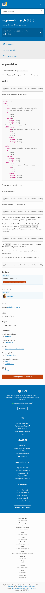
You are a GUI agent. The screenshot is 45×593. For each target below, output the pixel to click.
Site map (33, 589)
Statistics (22, 451)
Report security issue (22, 493)
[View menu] (35, 4)
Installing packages (22, 423)
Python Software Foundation (26, 587)
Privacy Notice (21, 498)
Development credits (21, 479)
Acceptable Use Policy (22, 501)
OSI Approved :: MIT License (14, 349)
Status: (22, 403)
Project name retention (22, 431)
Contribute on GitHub (21, 470)
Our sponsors (22, 456)
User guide (21, 429)
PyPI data (6, 275)
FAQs (22, 434)
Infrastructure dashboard (22, 448)
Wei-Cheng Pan (12, 307)
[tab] (22, 44)
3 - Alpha (8, 336)
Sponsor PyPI (22, 476)
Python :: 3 (8, 361)
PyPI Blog (22, 445)
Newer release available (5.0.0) (14, 282)
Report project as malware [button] (22, 376)
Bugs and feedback (22, 468)
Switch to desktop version (22, 507)
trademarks (11, 587)
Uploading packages (21, 426)
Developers (9, 342)
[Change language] (40, 4)
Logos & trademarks (22, 454)
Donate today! (22, 408)
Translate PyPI (21, 473)
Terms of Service (22, 490)
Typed (7, 370)
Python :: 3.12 (9, 364)
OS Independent (10, 355)
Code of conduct (22, 495)
